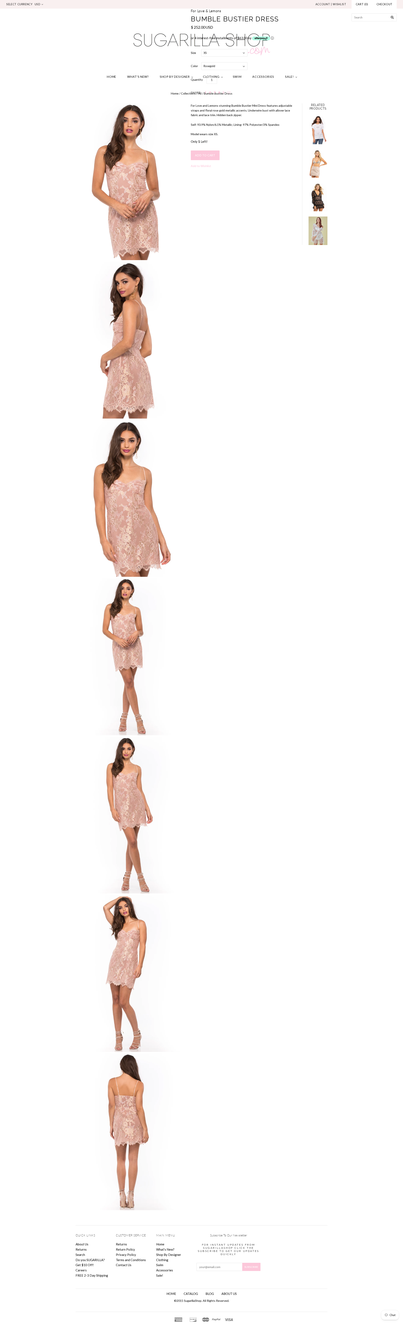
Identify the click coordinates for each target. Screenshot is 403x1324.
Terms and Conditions (131, 1260)
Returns (81, 1249)
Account (322, 4)
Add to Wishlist (201, 166)
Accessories (263, 76)
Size (193, 52)
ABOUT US (229, 1293)
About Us (82, 1244)
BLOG (209, 1293)
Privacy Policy (126, 1255)
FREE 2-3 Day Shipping (92, 1275)
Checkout (385, 4)
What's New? (138, 76)
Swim (237, 76)
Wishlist (339, 4)
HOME (171, 1293)
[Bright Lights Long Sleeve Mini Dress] (318, 197)
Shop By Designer (175, 76)
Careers (81, 1270)
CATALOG (191, 1293)
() (362, 4)
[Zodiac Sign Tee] (318, 130)
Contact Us (123, 1265)
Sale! (289, 76)
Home (111, 76)
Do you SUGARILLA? (90, 1260)
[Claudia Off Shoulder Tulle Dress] (318, 231)
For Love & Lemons (206, 11)
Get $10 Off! (85, 1265)
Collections (188, 93)
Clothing (211, 76)
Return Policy (125, 1249)
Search (80, 1255)
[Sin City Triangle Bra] (318, 163)
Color (194, 66)
